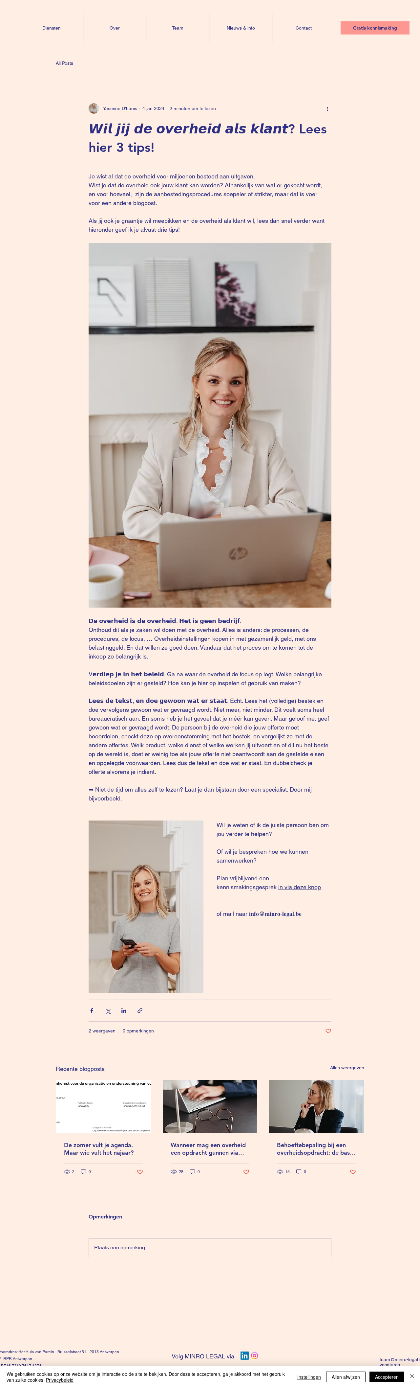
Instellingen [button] (309, 1377)
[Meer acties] (327, 108)
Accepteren (387, 1377)
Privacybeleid (60, 1379)
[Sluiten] (412, 1377)
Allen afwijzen (346, 1377)
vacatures (390, 1364)
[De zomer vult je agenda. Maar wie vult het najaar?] (103, 1106)
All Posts (64, 63)
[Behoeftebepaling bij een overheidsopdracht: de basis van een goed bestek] (316, 1106)
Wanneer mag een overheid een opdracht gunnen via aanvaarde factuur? (208, 1148)
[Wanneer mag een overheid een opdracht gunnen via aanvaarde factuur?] (210, 1106)
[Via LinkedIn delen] (124, 1010)
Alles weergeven (347, 1067)
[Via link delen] (140, 1010)
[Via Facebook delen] (92, 1010)
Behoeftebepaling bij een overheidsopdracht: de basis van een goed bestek (315, 1148)
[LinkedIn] (245, 1356)
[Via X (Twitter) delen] (108, 1010)
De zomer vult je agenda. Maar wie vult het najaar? (99, 1148)
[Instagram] (254, 1356)
